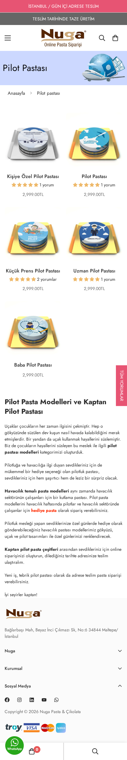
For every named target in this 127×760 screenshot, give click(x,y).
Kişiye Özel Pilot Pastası (33, 176)
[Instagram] (19, 699)
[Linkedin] (31, 699)
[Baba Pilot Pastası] (33, 329)
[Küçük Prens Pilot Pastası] (33, 235)
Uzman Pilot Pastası (94, 270)
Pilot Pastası (94, 176)
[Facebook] (7, 699)
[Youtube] (44, 699)
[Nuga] (63, 38)
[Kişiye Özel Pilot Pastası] (33, 141)
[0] (115, 38)
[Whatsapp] (56, 699)
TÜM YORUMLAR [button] (122, 385)
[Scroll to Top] (116, 747)
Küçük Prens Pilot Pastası (33, 270)
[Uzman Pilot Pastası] (94, 235)
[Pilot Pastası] (94, 141)
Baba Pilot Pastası (33, 364)
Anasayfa (16, 93)
